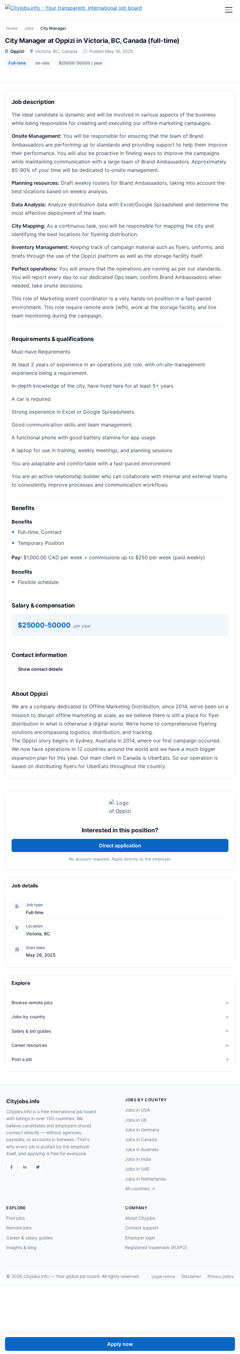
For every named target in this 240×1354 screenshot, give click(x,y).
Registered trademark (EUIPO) (156, 1247)
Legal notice (163, 1276)
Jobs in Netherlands (145, 1178)
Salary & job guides (31, 1031)
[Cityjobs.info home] (73, 10)
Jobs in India (138, 1159)
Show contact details (40, 669)
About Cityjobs (140, 1218)
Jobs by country (28, 1016)
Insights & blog (21, 1247)
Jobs (29, 28)
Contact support (141, 1227)
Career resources (29, 1045)
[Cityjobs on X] (37, 1167)
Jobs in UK (136, 1120)
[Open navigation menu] (228, 10)
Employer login (140, 1237)
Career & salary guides (29, 1237)
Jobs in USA (137, 1110)
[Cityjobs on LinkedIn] (24, 1167)
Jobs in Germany (142, 1129)
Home (12, 28)
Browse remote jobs (32, 1002)
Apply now (120, 1344)
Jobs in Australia (141, 1149)
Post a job (22, 1059)
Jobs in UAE (137, 1168)
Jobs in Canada (141, 1139)
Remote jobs (19, 1227)
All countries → (140, 1188)
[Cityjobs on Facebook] (11, 1167)
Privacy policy (221, 1276)
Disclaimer (191, 1276)
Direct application (120, 845)
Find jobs (15, 1218)
